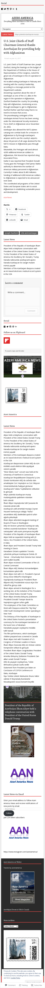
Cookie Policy (15, 978)
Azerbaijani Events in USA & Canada (16, 909)
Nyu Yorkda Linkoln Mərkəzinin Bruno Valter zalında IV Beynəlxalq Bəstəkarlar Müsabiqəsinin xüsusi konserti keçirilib (21, 679)
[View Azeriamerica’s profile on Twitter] (7, 327)
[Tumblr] (17, 9)
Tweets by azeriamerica (13, 868)
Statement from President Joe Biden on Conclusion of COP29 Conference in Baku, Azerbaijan (20, 670)
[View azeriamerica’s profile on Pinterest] (13, 327)
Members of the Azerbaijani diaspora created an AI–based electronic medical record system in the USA (22, 271)
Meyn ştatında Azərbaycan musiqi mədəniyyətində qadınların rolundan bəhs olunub (18, 497)
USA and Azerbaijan (29, 233)
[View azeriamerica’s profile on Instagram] (10, 327)
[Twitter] (5, 9)
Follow (9, 813)
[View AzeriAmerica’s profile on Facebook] (5, 327)
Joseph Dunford (11, 233)
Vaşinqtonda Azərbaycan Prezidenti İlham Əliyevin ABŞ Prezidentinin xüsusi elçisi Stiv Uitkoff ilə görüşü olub (21, 582)
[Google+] (14, 9)
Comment (31, 311)
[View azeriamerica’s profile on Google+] (16, 327)
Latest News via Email (14, 794)
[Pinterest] (11, 9)
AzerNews (8, 197)
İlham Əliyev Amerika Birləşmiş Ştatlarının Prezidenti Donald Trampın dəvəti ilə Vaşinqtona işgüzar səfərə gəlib (20, 599)
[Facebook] (2, 9)
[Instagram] (8, 9)
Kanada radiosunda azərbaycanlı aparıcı (20, 260)
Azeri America (10, 414)
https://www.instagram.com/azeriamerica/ (21, 852)
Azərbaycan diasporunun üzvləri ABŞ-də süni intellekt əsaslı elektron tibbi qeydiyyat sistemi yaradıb (21, 466)
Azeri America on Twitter (13, 862)
